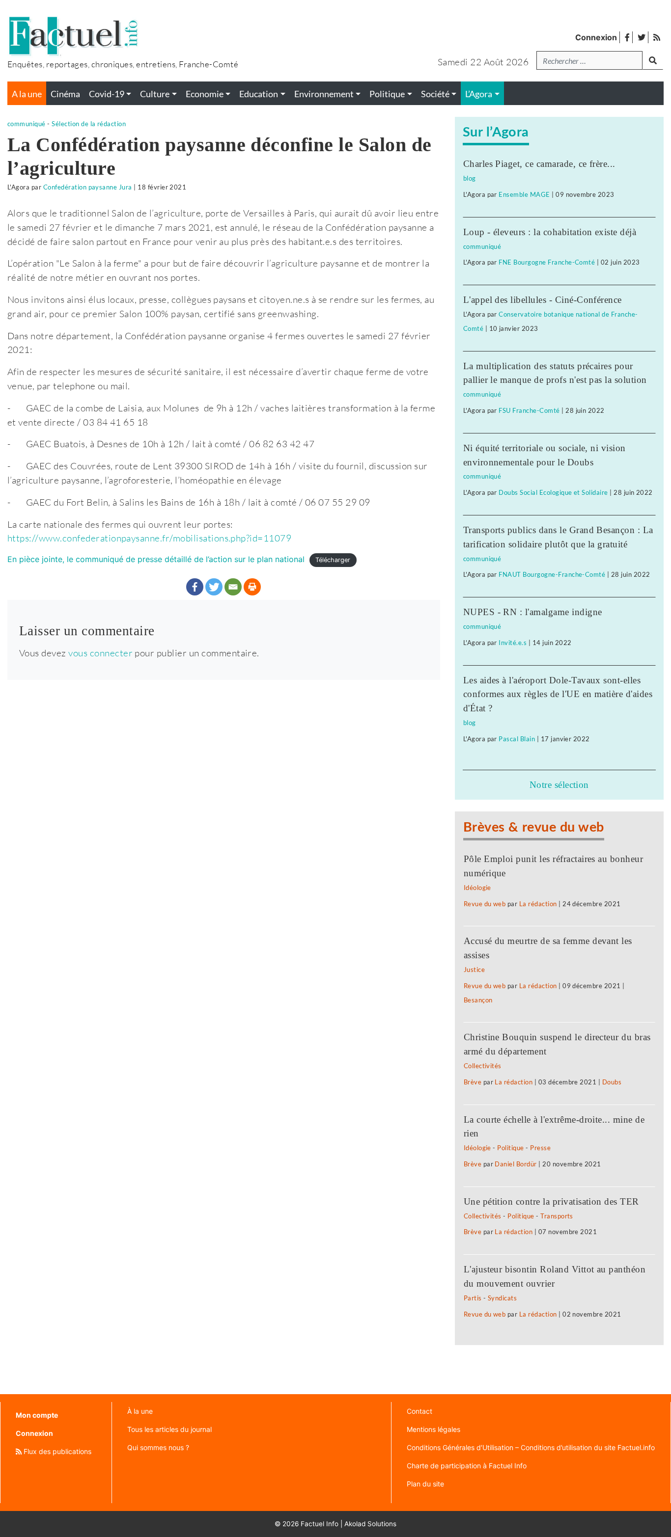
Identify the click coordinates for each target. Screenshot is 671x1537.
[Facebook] (194, 586)
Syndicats (502, 1298)
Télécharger (332, 560)
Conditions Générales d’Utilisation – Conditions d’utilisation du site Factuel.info (531, 1447)
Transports (556, 1216)
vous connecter (100, 652)
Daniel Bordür (515, 1164)
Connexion (596, 37)
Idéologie (477, 887)
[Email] (233, 586)
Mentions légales (433, 1429)
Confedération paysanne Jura (87, 187)
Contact (419, 1411)
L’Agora (478, 94)
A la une (27, 94)
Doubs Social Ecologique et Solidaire (553, 492)
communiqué (26, 124)
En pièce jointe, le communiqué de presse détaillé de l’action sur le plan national (156, 559)
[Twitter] (214, 586)
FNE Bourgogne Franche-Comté (547, 262)
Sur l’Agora (496, 132)
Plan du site (425, 1484)
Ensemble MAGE (524, 194)
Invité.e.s (513, 643)
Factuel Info (319, 1524)
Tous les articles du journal (169, 1429)
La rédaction (538, 904)
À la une (140, 1411)
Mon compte (37, 1415)
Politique (510, 1148)
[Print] (252, 586)
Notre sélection (559, 785)
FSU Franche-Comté (529, 410)
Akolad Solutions (370, 1524)
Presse (540, 1148)
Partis (473, 1298)
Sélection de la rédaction (89, 124)
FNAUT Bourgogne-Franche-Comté (552, 574)
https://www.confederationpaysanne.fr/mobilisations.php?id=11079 (149, 537)
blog (469, 178)
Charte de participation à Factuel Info (467, 1465)
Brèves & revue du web (533, 827)
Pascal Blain (517, 739)
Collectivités (483, 1066)
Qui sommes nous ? (158, 1447)
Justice (474, 969)
